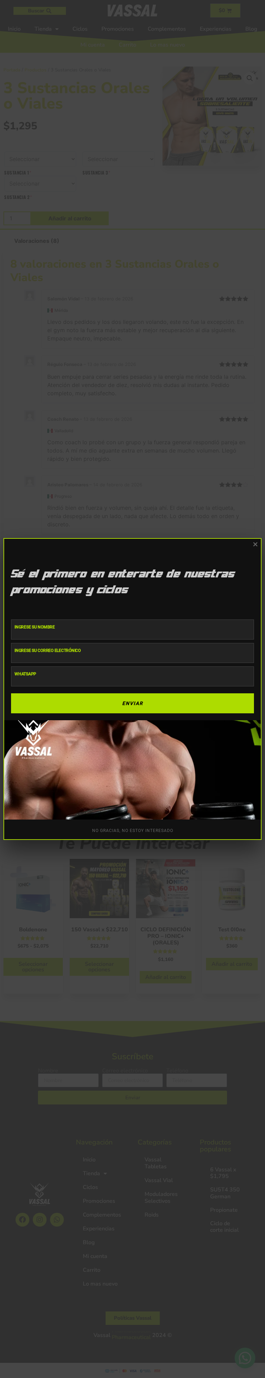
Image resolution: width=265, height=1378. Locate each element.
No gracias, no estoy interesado (132, 830)
